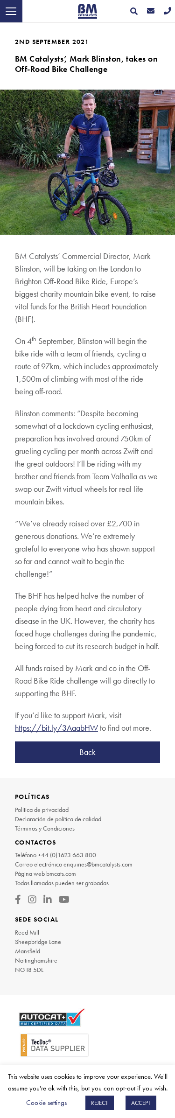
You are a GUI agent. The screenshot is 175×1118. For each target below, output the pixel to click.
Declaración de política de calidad (58, 819)
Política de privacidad (42, 809)
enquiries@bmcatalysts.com (98, 864)
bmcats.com (61, 873)
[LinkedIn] (47, 900)
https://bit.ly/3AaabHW (56, 727)
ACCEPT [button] (141, 1103)
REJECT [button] (99, 1103)
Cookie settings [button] (46, 1102)
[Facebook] (18, 900)
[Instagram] (32, 900)
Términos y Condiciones (45, 828)
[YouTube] (64, 900)
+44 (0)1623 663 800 (67, 855)
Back (87, 752)
